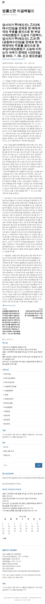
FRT (29, 600)
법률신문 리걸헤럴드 (18, 11)
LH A (9, 59)
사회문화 (6, 411)
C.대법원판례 (8, 390)
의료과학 (6, 415)
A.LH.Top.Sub (8, 382)
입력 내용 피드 (8, 451)
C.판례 (5, 395)
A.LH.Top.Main (9, 378)
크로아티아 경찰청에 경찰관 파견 (14, 347)
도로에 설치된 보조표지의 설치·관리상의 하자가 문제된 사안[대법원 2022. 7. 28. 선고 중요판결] (34, 313)
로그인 (5, 447)
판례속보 (9, 339)
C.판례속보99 (8, 399)
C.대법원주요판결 (9, 386)
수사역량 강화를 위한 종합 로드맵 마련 (16, 511)
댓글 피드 (6, 455)
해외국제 (6, 424)
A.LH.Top (7, 374)
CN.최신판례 (8, 403)
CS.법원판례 (7, 407)
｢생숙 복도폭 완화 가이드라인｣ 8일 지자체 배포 (19, 349)
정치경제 (6, 420)
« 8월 (4, 538)
